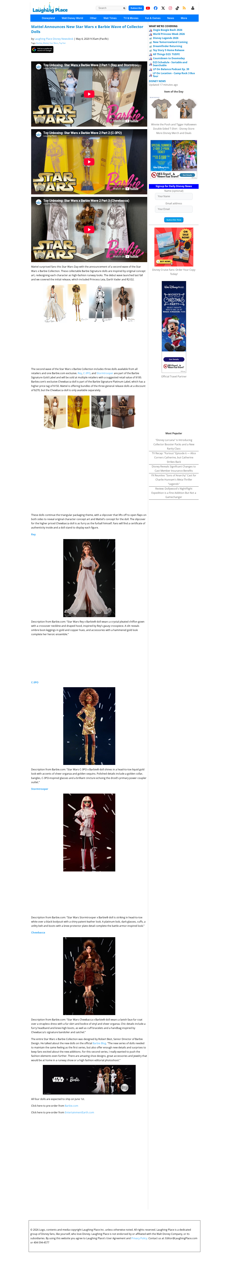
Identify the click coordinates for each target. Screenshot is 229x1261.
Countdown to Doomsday (169, 58)
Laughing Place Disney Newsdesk (54, 38)
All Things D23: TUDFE (166, 54)
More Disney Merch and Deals (173, 133)
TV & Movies (130, 18)
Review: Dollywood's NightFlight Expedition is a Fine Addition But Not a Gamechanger (173, 493)
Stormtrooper (105, 373)
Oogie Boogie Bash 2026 (167, 30)
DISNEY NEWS (157, 81)
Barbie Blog (99, 1043)
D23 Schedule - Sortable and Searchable (170, 64)
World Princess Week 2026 (169, 34)
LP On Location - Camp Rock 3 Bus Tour (174, 74)
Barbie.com (71, 1105)
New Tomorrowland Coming (170, 42)
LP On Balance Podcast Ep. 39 (171, 69)
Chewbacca (38, 932)
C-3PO (86, 373)
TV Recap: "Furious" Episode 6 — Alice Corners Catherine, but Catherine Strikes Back (174, 457)
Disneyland (48, 18)
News (170, 18)
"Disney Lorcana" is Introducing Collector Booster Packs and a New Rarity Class (173, 444)
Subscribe (136, 8)
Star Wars (54, 43)
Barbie (39, 43)
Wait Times (110, 18)
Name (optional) (173, 191)
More (184, 18)
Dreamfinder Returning (167, 46)
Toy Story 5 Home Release (168, 50)
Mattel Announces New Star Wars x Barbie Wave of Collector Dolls (87, 29)
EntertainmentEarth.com (79, 1112)
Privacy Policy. (139, 1238)
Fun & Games (152, 18)
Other (93, 18)
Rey (80, 373)
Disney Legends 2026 (165, 38)
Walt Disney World (72, 18)
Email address (174, 203)
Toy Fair (62, 43)
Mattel (46, 43)
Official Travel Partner (174, 376)
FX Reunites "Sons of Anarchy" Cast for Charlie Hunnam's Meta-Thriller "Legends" (173, 479)
